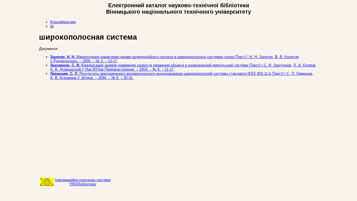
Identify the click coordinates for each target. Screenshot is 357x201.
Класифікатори (63, 22)
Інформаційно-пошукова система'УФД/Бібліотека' (82, 182)
